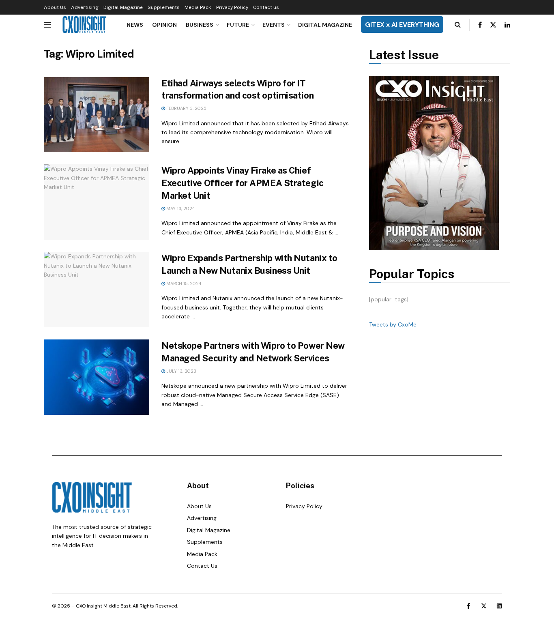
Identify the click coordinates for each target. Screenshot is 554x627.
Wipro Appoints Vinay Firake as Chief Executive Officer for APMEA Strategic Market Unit (242, 183)
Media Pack (198, 7)
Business (199, 24)
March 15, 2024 (183, 283)
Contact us (266, 7)
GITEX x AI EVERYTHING (402, 24)
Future (238, 24)
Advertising (85, 7)
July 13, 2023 (180, 371)
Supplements (164, 7)
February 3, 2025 (185, 108)
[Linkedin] (499, 606)
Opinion (164, 24)
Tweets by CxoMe (393, 324)
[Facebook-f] (468, 606)
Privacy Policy (232, 7)
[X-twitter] (484, 606)
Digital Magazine (123, 7)
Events (273, 24)
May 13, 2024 (180, 208)
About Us (55, 7)
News (135, 24)
